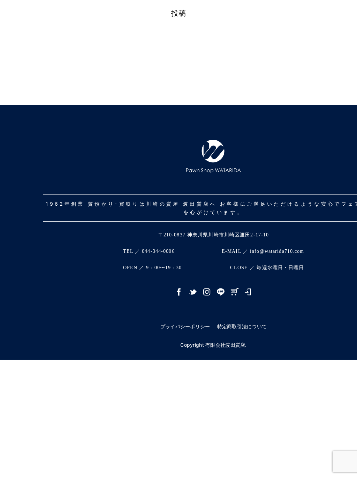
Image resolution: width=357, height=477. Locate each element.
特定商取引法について (242, 326)
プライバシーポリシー (185, 326)
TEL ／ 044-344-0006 (149, 251)
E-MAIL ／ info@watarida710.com (263, 251)
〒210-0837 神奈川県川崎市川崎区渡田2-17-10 (213, 234)
